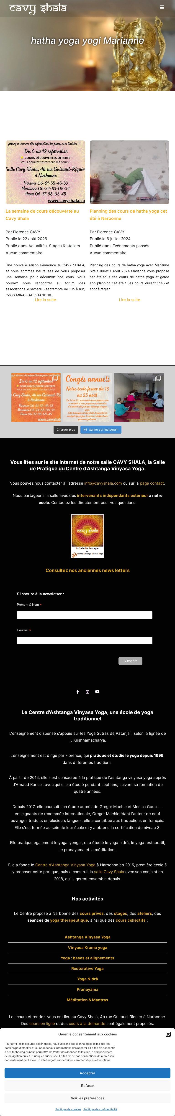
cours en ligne (42, 1023)
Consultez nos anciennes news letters (88, 570)
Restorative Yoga (87, 968)
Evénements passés (131, 246)
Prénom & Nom (29, 604)
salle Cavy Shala (109, 871)
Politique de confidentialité (100, 1109)
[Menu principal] (162, 7)
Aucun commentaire (24, 253)
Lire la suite (45, 299)
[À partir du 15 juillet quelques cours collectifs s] (139, 397)
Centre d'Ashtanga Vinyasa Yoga (65, 865)
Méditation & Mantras (87, 1000)
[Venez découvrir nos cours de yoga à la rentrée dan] (36, 397)
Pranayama (87, 989)
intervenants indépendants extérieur (112, 495)
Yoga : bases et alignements (87, 958)
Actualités (37, 246)
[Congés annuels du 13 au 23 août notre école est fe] (87, 397)
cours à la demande (87, 1023)
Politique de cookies (68, 1109)
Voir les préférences (87, 1098)
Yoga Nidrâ (87, 979)
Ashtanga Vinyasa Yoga (88, 937)
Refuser (87, 1085)
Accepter (87, 1073)
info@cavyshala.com (103, 483)
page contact (152, 483)
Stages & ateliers (64, 246)
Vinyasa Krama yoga (87, 947)
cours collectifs (131, 920)
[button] (168, 1034)
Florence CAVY (26, 232)
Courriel (24, 630)
